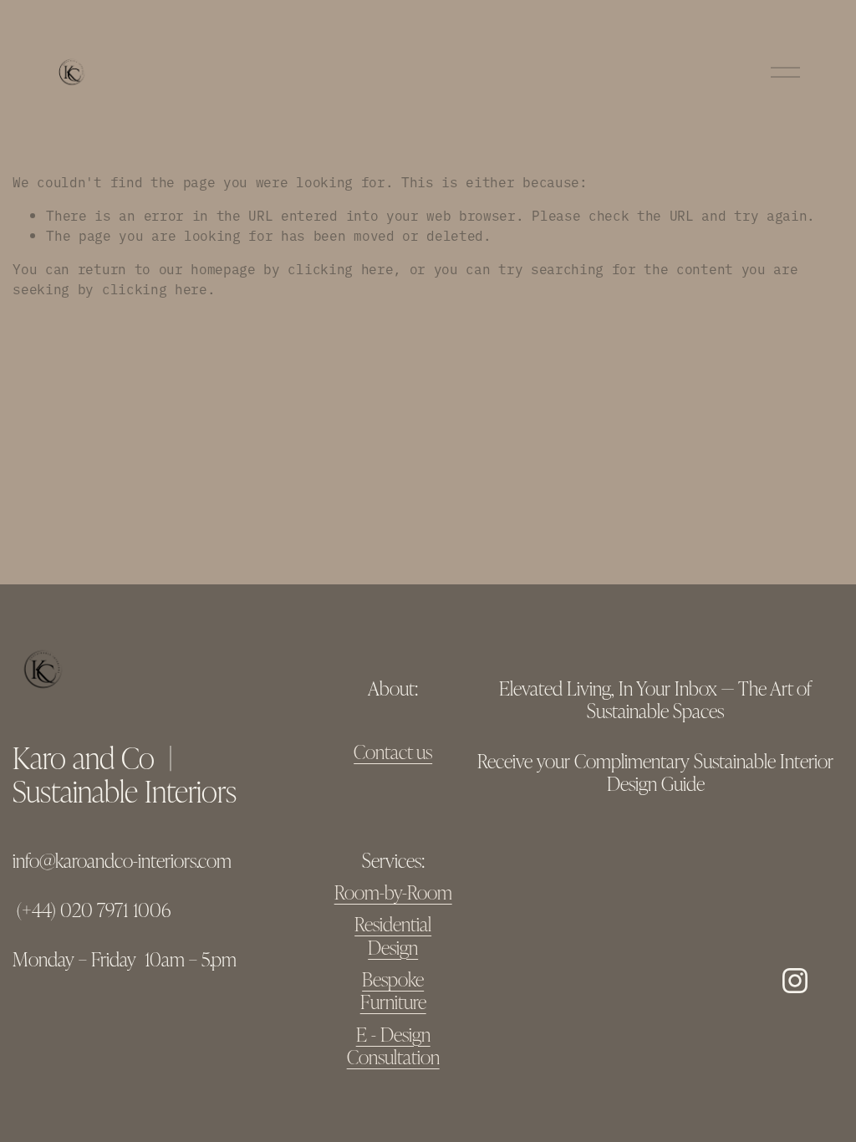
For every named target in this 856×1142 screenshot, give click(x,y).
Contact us (393, 751)
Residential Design (392, 935)
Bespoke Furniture (393, 990)
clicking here (340, 268)
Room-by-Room (393, 891)
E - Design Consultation (393, 1045)
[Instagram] (795, 980)
